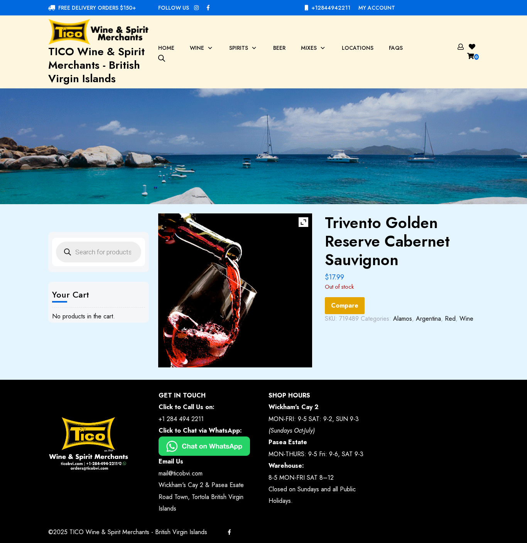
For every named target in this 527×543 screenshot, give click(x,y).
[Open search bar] (161, 57)
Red (450, 318)
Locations (357, 48)
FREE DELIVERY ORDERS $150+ (97, 8)
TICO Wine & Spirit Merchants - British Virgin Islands (96, 65)
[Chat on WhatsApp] (204, 445)
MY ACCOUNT (376, 8)
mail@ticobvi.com (181, 473)
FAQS (396, 48)
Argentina (428, 318)
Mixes (309, 48)
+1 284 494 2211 (181, 418)
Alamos (402, 318)
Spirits (238, 48)
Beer (279, 48)
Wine (197, 48)
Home (166, 48)
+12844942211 (330, 8)
